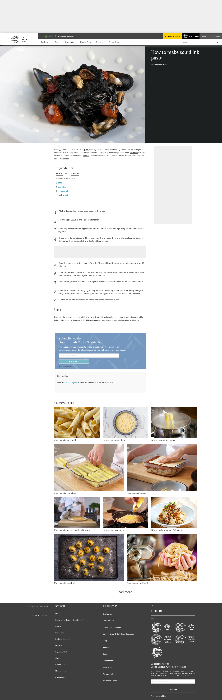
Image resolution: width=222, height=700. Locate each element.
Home (57, 614)
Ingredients (59, 633)
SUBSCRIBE (73, 361)
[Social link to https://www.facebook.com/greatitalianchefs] (152, 611)
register (74, 382)
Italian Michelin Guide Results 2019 (69, 620)
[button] (45, 42)
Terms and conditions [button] (65, 366)
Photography (108, 667)
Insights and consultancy (113, 627)
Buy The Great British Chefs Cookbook (118, 634)
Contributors (108, 661)
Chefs (57, 658)
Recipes (58, 626)
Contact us (107, 614)
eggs (60, 183)
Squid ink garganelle (91, 320)
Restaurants (60, 664)
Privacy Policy (108, 674)
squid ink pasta (85, 317)
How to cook (60, 671)
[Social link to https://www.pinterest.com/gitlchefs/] (156, 611)
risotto (86, 155)
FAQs (105, 640)
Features (58, 645)
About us (106, 647)
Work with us (108, 620)
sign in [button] (66, 382)
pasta (86, 149)
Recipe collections (62, 639)
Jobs (105, 654)
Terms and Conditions (111, 681)
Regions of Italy (61, 652)
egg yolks (62, 187)
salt (66, 195)
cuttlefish (134, 152)
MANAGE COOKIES (39, 616)
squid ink (64, 191)
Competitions (60, 677)
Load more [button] (124, 592)
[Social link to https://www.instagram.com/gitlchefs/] (160, 611)
